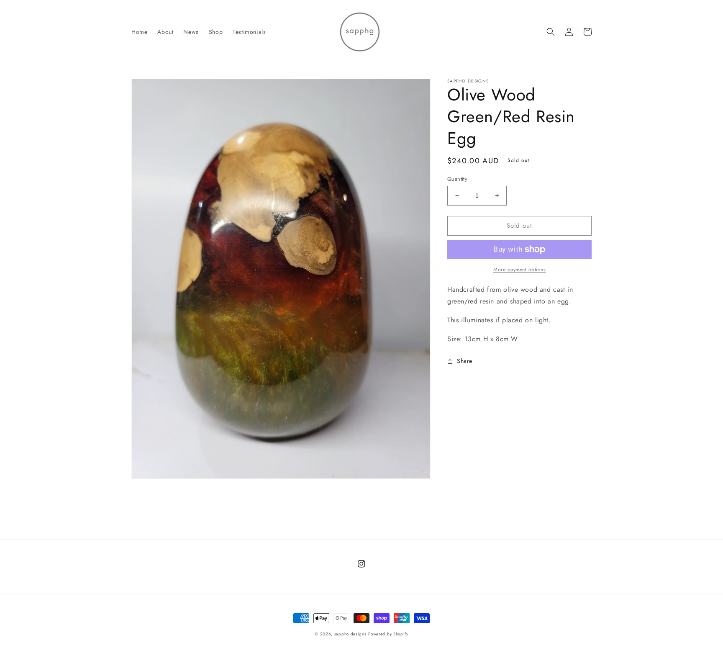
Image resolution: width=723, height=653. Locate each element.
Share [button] (464, 361)
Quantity (457, 179)
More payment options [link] (519, 269)
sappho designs (350, 634)
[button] (550, 32)
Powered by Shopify (388, 634)
